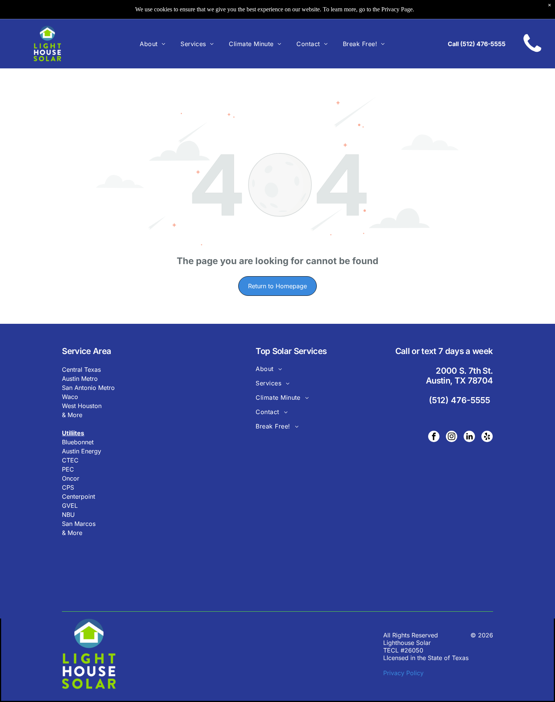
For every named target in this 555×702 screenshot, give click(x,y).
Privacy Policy (403, 673)
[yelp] (487, 437)
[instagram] (451, 437)
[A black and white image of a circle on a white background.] (532, 53)
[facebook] (433, 437)
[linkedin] (469, 437)
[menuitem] (152, 43)
